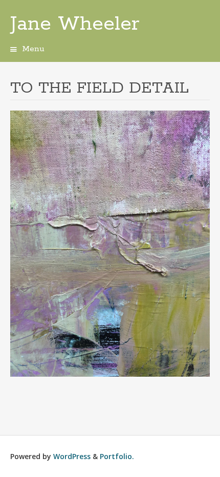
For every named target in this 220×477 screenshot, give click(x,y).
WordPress (72, 456)
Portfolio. (117, 456)
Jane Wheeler (75, 24)
